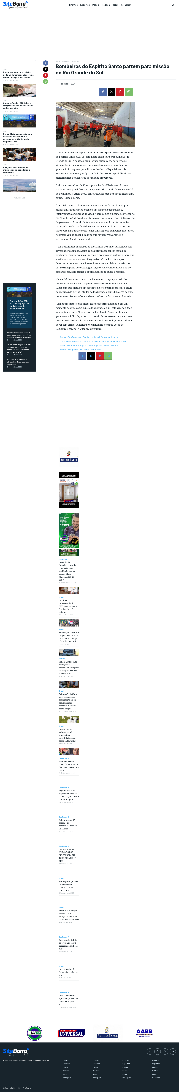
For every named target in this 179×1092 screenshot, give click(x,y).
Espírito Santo (99, 341)
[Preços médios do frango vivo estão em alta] (69, 959)
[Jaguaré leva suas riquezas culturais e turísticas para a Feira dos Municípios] (69, 781)
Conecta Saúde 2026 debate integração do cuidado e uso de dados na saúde (18, 105)
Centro (114, 337)
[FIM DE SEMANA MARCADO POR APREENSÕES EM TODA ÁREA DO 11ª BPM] (69, 839)
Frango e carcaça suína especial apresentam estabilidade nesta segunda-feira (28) (67, 735)
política (114, 345)
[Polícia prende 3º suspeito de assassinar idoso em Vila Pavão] (69, 810)
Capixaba (105, 337)
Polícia (62, 659)
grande (122, 341)
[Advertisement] (89, 30)
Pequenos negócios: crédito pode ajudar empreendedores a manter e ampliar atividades (18, 74)
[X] (45, 69)
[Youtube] (173, 1051)
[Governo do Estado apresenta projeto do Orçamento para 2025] (69, 986)
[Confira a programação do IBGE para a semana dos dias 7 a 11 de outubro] (69, 590)
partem (91, 345)
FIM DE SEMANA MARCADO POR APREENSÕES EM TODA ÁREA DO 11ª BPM (67, 855)
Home (58, 61)
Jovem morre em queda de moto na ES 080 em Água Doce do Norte (69, 765)
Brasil (5, 69)
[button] (173, 5)
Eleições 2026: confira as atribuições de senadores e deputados (16, 169)
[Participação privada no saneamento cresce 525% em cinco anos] (69, 871)
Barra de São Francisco (71, 337)
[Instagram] (157, 1051)
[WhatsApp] (45, 81)
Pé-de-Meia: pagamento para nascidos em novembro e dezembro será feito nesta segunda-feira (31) (17, 138)
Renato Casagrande (69, 349)
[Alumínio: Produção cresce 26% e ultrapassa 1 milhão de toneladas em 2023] (69, 901)
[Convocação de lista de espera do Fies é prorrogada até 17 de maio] (69, 930)
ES (81, 341)
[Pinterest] (45, 75)
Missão (63, 345)
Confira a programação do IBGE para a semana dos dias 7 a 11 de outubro (68, 606)
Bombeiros (88, 337)
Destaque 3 (64, 758)
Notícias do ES (74, 345)
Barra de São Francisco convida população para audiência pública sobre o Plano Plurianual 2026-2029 (67, 571)
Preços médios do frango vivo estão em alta (68, 972)
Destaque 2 (75, 61)
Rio (81, 349)
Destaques (65, 61)
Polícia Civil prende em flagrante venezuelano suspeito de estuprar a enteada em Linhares (69, 667)
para (84, 345)
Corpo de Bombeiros (69, 341)
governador (112, 341)
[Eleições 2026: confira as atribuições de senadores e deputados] (19, 185)
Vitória (98, 349)
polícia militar (102, 345)
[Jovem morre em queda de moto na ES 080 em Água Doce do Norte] (69, 751)
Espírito (87, 341)
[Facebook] (45, 63)
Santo (87, 349)
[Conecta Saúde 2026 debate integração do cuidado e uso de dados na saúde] (19, 121)
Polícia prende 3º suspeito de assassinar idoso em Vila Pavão (68, 824)
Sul (92, 349)
